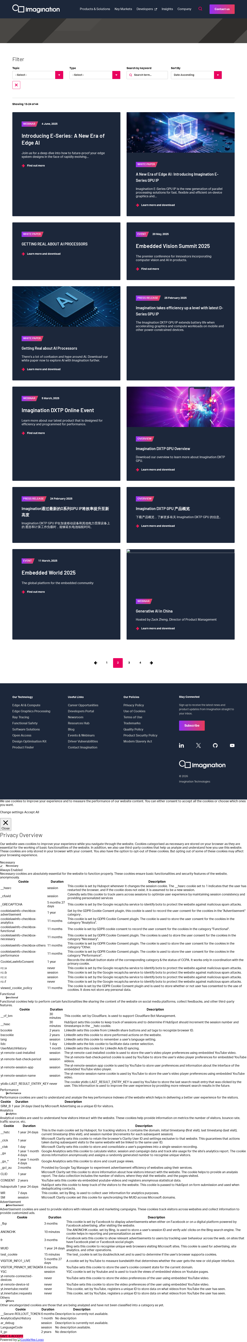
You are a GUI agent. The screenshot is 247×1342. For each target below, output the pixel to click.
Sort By (175, 68)
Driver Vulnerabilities (83, 741)
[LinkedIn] (181, 745)
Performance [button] (9, 1090)
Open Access (21, 735)
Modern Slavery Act (138, 741)
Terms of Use (133, 717)
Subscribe (191, 725)
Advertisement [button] (10, 1202)
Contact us (222, 9)
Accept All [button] (31, 812)
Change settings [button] (11, 812)
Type (72, 68)
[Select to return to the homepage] (36, 9)
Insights (167, 9)
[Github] (215, 745)
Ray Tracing (20, 717)
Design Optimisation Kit (29, 741)
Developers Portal (81, 711)
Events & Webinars (81, 735)
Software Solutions (26, 729)
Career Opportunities (83, 705)
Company (184, 9)
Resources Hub (79, 723)
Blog (71, 729)
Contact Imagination (82, 747)
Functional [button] (7, 994)
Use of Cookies (134, 711)
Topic (15, 68)
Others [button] (5, 1297)
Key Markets (123, 9)
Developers (145, 9)
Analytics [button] (6, 1110)
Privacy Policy (134, 705)
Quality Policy (133, 729)
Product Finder (23, 747)
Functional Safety (25, 723)
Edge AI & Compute (26, 705)
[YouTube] (232, 745)
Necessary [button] (7, 862)
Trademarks (132, 723)
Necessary (12, 866)
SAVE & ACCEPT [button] (11, 1336)
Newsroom (75, 717)
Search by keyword (139, 68)
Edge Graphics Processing (31, 711)
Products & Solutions (95, 9)
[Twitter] (198, 745)
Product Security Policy (140, 735)
